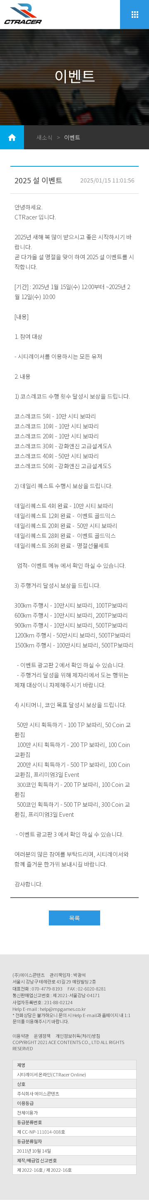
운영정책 (42, 1036)
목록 (74, 918)
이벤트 (72, 137)
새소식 (44, 137)
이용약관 (20, 1036)
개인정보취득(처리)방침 (77, 1036)
